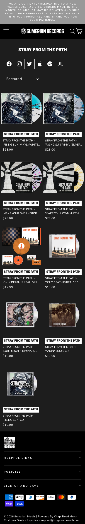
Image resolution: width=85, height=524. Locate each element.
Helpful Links (18, 458)
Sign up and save (21, 486)
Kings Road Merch (66, 516)
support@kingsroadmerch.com (60, 520)
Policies (12, 472)
